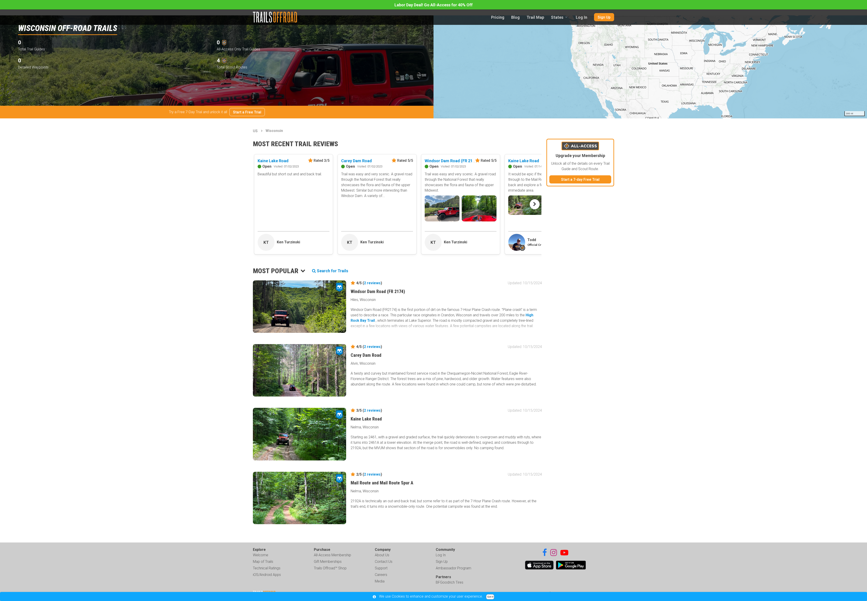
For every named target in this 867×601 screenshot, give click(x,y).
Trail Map (535, 17)
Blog (515, 17)
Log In (581, 17)
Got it (490, 596)
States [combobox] (557, 17)
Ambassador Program (453, 568)
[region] (650, 66)
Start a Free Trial (247, 112)
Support (381, 568)
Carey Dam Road (356, 160)
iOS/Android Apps (267, 575)
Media (380, 581)
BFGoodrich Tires (449, 582)
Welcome (260, 555)
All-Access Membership (332, 555)
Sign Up (604, 17)
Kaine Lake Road (273, 160)
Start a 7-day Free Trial (580, 179)
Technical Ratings (266, 568)
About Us (382, 555)
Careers (381, 575)
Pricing (497, 17)
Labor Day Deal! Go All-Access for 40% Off (433, 4)
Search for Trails (332, 270)
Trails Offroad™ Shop (330, 568)
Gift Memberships (328, 561)
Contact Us (383, 561)
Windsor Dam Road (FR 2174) (452, 160)
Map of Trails (263, 561)
